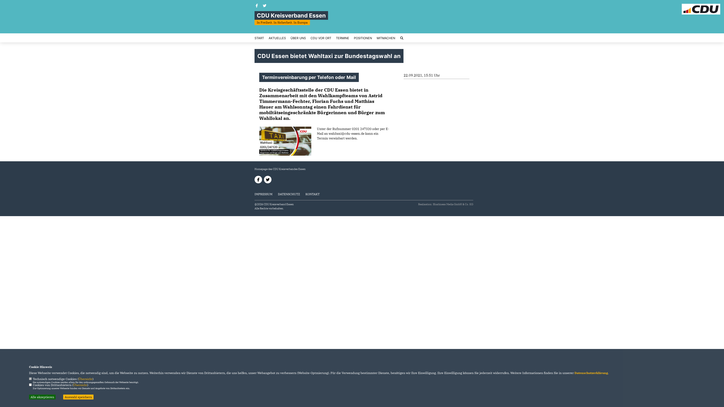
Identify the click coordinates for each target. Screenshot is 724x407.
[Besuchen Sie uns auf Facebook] (257, 6)
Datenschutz (289, 194)
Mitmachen (386, 38)
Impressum (263, 194)
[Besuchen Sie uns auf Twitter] (264, 6)
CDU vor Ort (321, 38)
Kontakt (312, 194)
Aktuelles (277, 38)
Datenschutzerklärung (591, 373)
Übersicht (85, 379)
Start (259, 38)
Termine (342, 38)
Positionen (363, 38)
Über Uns (298, 38)
